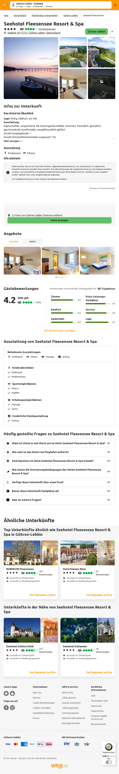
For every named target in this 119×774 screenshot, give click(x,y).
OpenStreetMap (108, 188)
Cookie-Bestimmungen (44, 703)
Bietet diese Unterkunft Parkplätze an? (35, 491)
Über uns (37, 692)
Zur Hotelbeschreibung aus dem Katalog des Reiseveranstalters (39, 179)
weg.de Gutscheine (71, 703)
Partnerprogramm (70, 713)
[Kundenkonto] (115, 5)
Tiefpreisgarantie (70, 708)
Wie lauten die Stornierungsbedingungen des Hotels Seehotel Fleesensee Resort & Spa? (56, 471)
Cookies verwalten (42, 708)
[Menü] (114, 743)
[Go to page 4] (61, 277)
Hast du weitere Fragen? (26, 499)
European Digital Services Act (99, 717)
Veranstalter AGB (99, 701)
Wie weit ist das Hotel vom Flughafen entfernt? (40, 452)
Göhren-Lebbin (70, 15)
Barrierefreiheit (98, 724)
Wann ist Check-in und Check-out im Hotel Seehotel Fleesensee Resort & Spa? (58, 443)
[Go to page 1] (56, 277)
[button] (31, 68)
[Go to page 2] (57, 277)
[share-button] (112, 31)
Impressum (96, 706)
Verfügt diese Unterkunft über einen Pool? (38, 482)
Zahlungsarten (69, 697)
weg (6, 15)
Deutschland (20, 15)
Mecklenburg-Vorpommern (45, 15)
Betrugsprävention (71, 723)
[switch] (109, 762)
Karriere (36, 697)
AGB (93, 695)
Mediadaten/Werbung (43, 713)
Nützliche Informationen (73, 718)
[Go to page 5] (62, 277)
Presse (36, 718)
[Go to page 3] (59, 277)
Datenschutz (97, 711)
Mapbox (94, 188)
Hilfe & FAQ (67, 692)
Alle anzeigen (12, 158)
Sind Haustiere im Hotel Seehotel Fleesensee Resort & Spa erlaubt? (53, 460)
